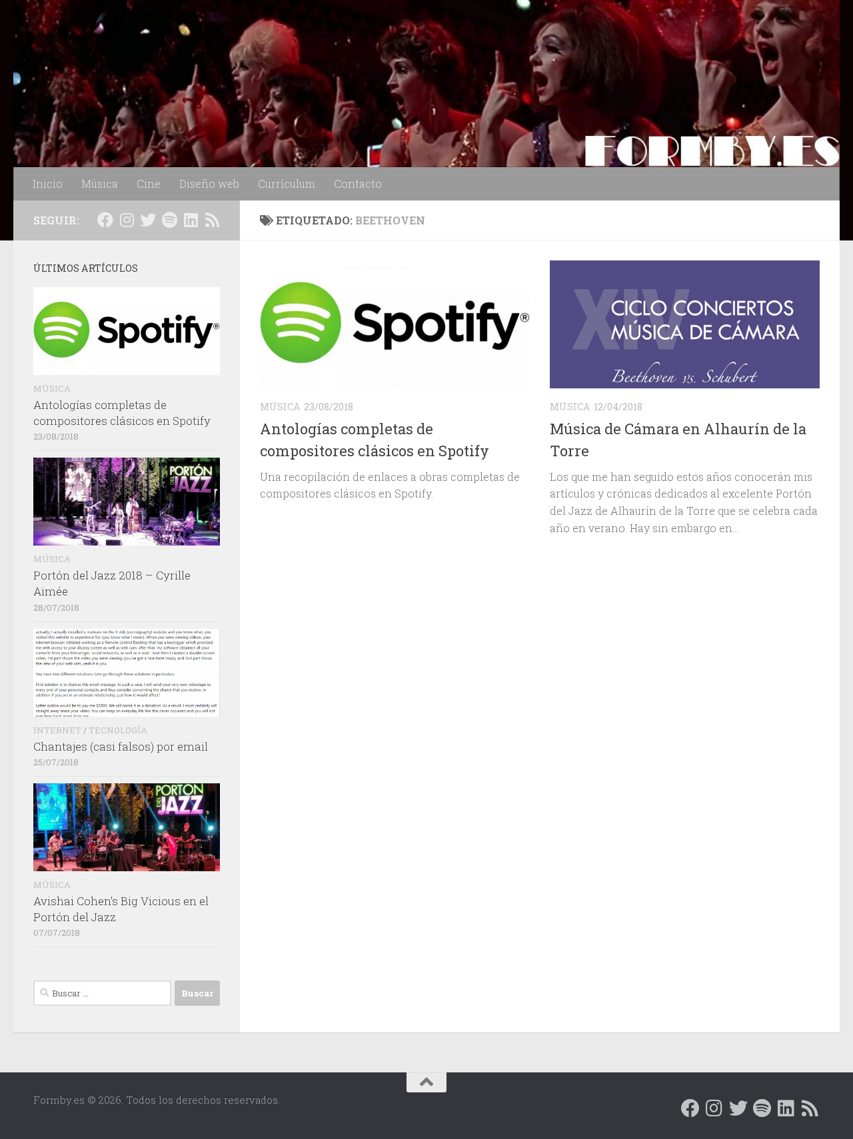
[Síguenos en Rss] (212, 220)
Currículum (286, 183)
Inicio (48, 183)
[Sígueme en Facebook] (105, 220)
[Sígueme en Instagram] (127, 220)
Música (99, 183)
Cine (149, 183)
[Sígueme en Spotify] (169, 220)
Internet (57, 730)
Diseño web (209, 183)
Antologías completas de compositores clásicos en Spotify (122, 412)
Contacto (358, 183)
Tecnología (118, 730)
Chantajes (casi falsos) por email (120, 746)
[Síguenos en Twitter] (148, 220)
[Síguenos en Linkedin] (191, 220)
